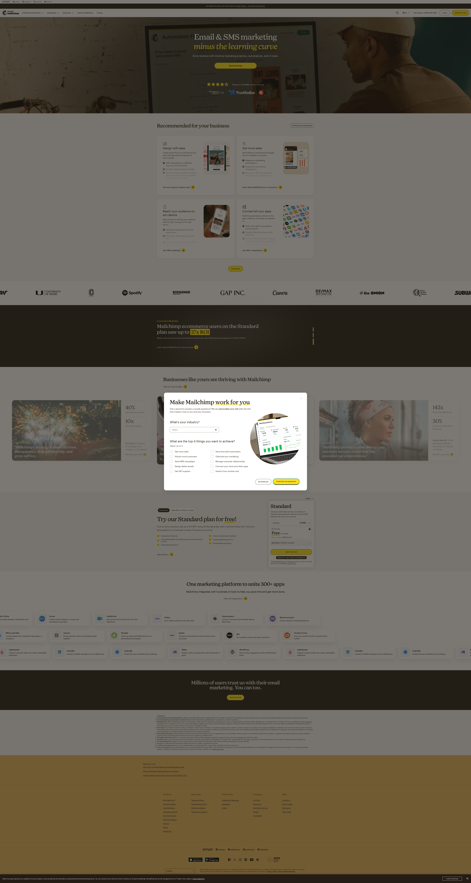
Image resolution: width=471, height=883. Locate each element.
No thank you (263, 482)
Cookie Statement (198, 879)
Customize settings (452, 878)
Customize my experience (286, 482)
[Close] (301, 398)
